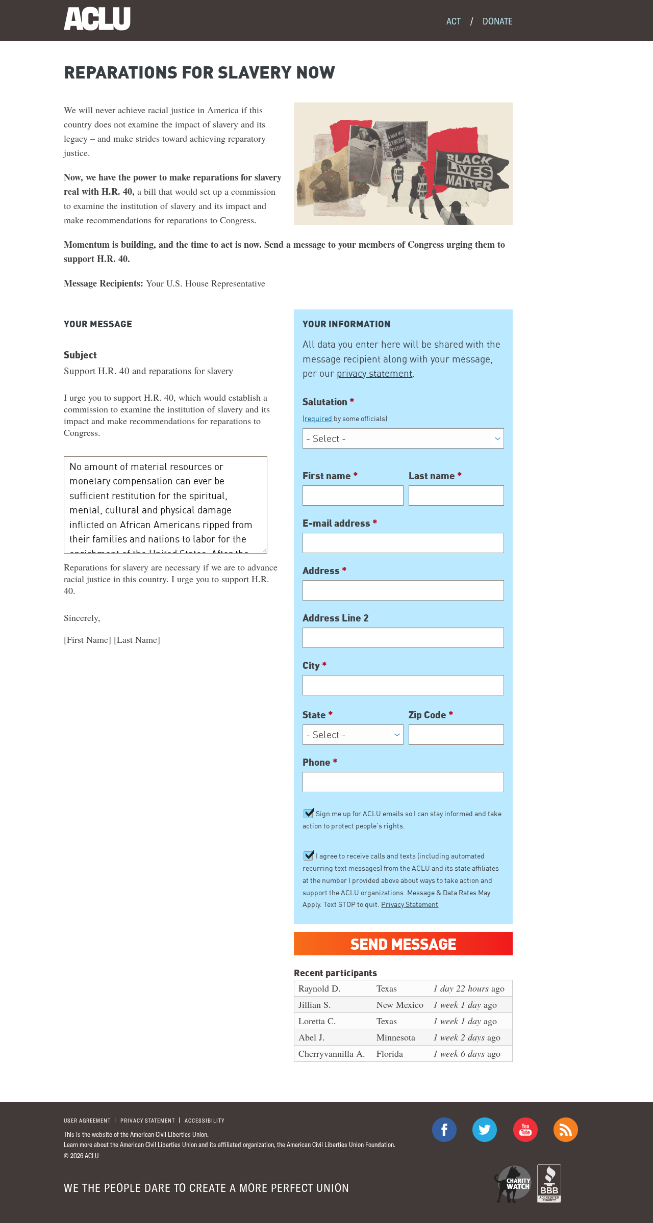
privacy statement (374, 373)
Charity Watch (513, 1183)
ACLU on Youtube (525, 1129)
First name (330, 475)
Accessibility (204, 1120)
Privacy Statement (409, 904)
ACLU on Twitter (484, 1129)
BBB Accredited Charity (549, 1183)
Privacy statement (147, 1120)
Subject (80, 354)
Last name (435, 475)
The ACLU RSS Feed (566, 1129)
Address (325, 570)
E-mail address (340, 522)
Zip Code (431, 714)
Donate (498, 21)
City (315, 665)
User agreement (87, 1120)
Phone (320, 762)
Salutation (345, 409)
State (318, 714)
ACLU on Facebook (444, 1129)
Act (453, 21)
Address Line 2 (336, 617)
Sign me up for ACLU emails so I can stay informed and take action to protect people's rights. (402, 819)
